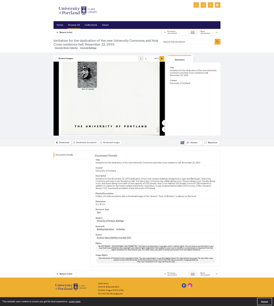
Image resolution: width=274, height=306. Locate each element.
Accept (264, 301)
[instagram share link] (190, 285)
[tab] (179, 59)
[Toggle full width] (165, 123)
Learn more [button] (74, 301)
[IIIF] (182, 142)
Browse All (74, 25)
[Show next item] (161, 58)
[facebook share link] (184, 285)
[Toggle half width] (165, 129)
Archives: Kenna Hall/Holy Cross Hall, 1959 (114, 238)
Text (99, 212)
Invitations (120, 229)
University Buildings (88, 48)
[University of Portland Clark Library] (77, 10)
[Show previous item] (140, 58)
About (105, 25)
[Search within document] (217, 42)
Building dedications (105, 229)
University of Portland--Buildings (110, 221)
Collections (91, 25)
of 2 (157, 58)
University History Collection (66, 48)
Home (60, 25)
